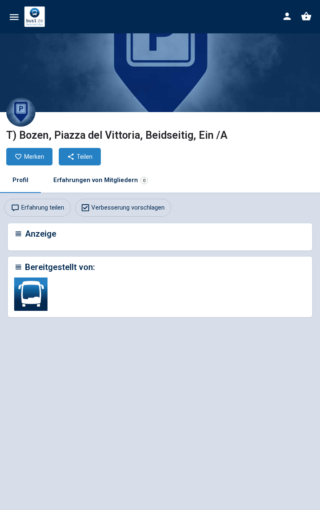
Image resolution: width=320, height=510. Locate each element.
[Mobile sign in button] (287, 16)
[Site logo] (35, 16)
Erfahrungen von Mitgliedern (99, 180)
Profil (20, 180)
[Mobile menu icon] (14, 17)
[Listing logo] (20, 112)
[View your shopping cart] (306, 16)
